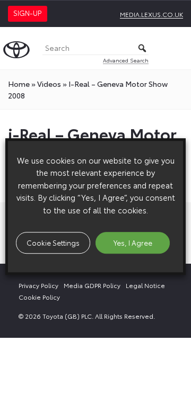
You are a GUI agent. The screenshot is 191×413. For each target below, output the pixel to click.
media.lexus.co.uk (151, 14)
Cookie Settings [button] (53, 242)
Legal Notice (145, 285)
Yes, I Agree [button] (133, 242)
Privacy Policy (38, 285)
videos (49, 83)
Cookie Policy (39, 296)
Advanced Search (126, 60)
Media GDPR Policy (92, 285)
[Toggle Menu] (177, 48)
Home (19, 83)
